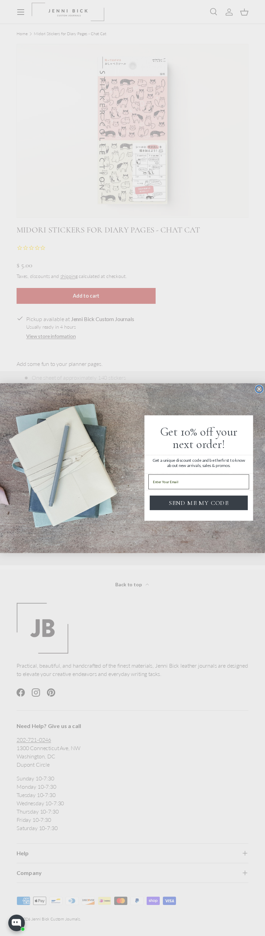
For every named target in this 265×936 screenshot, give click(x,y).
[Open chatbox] (16, 923)
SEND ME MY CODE (199, 502)
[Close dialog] (259, 389)
